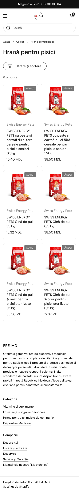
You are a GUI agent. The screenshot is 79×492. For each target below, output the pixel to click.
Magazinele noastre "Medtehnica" (25, 465)
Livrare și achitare (15, 448)
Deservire (9, 454)
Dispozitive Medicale (17, 423)
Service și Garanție (15, 459)
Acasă (7, 41)
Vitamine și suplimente (18, 406)
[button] (71, 16)
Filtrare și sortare (28, 66)
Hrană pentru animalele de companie (28, 417)
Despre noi (10, 442)
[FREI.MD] (38, 16)
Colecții (20, 41)
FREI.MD (44, 482)
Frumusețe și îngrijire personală (24, 412)
